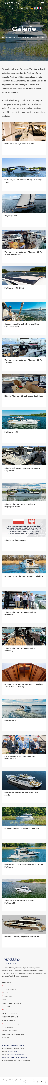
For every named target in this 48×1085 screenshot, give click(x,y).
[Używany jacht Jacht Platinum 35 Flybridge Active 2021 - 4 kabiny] (24, 672)
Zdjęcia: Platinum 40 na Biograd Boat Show (23, 396)
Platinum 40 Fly (11, 432)
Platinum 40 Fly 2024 (14, 288)
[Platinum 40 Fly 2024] (24, 275)
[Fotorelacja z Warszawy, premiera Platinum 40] (24, 744)
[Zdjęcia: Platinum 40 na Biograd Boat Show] (24, 383)
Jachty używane (10, 1017)
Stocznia (6, 982)
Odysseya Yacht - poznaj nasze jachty (21, 828)
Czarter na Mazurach (13, 1034)
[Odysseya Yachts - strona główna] (12, 961)
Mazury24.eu (15, 1080)
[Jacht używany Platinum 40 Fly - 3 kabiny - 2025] (24, 167)
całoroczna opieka (10, 1030)
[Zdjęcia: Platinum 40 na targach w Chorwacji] (24, 636)
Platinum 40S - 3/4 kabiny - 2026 (19, 144)
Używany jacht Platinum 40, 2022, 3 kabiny (23, 576)
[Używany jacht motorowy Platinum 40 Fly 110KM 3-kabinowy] (24, 239)
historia (6, 986)
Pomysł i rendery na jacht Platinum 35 (21, 937)
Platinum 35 (7, 1010)
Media (5, 999)
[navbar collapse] (42, 3)
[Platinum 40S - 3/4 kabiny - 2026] (24, 131)
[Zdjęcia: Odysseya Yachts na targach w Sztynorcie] (24, 455)
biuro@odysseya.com (15, 1054)
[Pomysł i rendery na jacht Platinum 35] (24, 924)
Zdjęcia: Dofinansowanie (15, 540)
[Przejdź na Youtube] (22, 8)
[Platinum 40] (24, 708)
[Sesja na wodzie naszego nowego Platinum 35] (24, 888)
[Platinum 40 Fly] (24, 419)
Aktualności (7, 996)
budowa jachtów (9, 989)
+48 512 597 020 (13, 1051)
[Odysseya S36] (24, 203)
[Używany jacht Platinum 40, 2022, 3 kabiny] (24, 564)
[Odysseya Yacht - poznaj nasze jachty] (24, 816)
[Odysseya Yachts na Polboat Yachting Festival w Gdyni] (24, 311)
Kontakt (6, 1038)
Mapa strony (16, 1082)
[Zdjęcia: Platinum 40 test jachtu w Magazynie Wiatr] (24, 492)
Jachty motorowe (11, 1003)
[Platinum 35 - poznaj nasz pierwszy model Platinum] (24, 852)
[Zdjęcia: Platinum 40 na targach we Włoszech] (24, 600)
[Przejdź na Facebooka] (37, 1082)
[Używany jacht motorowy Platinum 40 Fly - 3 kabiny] (24, 347)
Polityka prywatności (29, 1082)
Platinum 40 (10, 720)
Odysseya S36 (10, 216)
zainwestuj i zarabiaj (11, 1024)
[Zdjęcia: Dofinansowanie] (24, 528)
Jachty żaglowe (10, 1013)
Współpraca (8, 1020)
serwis (5, 993)
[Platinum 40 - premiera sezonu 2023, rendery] (24, 780)
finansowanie (8, 1027)
